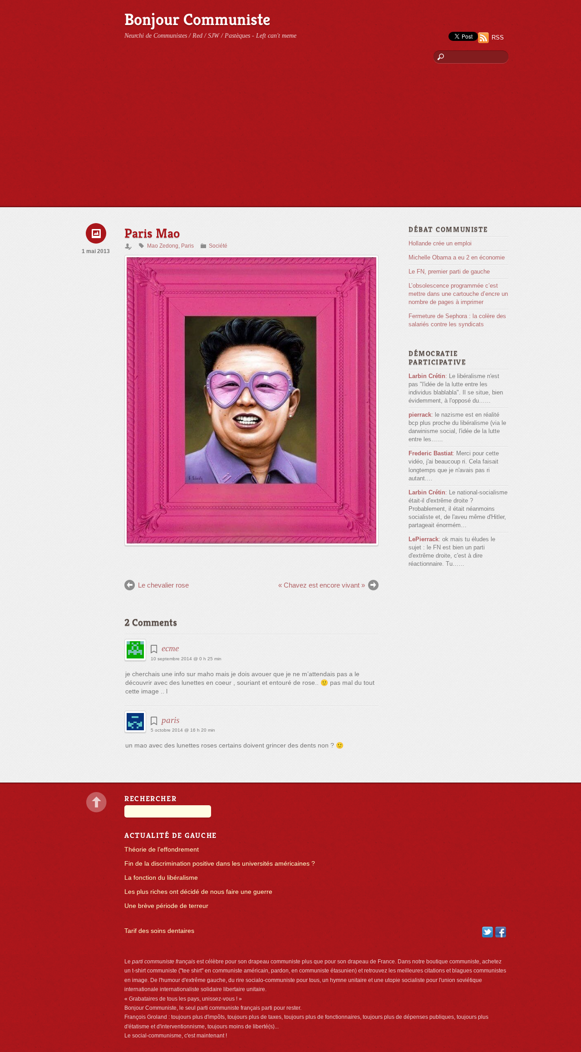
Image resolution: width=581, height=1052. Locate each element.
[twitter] (487, 931)
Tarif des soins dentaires (159, 930)
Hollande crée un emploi (440, 243)
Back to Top (96, 802)
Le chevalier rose (163, 585)
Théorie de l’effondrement (161, 849)
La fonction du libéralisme (161, 877)
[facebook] (500, 931)
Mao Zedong (162, 246)
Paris (187, 246)
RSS (498, 37)
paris (170, 720)
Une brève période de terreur (166, 905)
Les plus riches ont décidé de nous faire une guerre (198, 891)
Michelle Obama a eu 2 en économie (457, 257)
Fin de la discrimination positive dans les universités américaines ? (219, 863)
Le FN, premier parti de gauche (449, 271)
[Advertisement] (290, 138)
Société (218, 246)
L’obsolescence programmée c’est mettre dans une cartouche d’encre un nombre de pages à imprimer (458, 293)
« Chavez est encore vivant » (321, 585)
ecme (170, 648)
